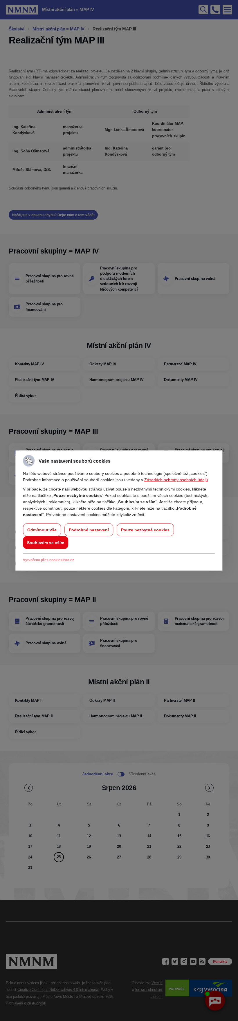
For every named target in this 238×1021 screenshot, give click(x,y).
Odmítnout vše (42, 530)
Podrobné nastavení (89, 530)
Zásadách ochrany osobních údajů (176, 479)
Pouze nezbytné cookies (145, 530)
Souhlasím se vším (45, 542)
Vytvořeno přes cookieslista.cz (48, 560)
